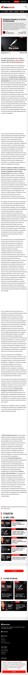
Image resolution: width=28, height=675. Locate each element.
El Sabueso (3, 648)
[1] (25, 321)
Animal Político (4, 645)
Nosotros (3, 636)
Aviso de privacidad (5, 639)
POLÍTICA (6, 11)
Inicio (2, 634)
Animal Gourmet (4, 647)
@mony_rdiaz (14, 57)
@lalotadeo (20, 58)
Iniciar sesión (23, 1)
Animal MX (3, 650)
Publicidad (3, 656)
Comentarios (14, 567)
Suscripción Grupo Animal (6, 658)
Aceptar (14, 671)
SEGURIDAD (22, 11)
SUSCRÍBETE (16, 1)
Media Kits (5, 628)
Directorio (3, 637)
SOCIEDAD (16, 11)
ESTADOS (11, 11)
